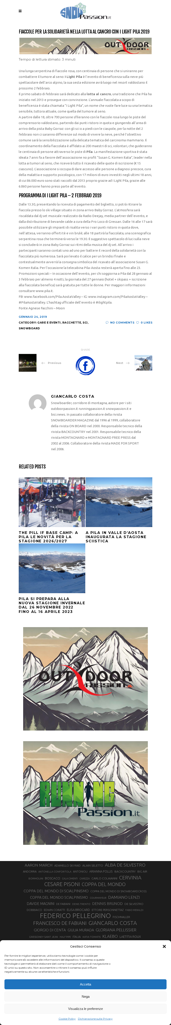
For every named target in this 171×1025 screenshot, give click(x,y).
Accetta (85, 984)
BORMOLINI (35, 878)
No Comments (122, 322)
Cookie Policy (67, 1018)
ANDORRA (30, 871)
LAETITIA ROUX (130, 936)
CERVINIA (130, 877)
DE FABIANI (63, 904)
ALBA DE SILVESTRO (125, 864)
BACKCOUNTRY (125, 871)
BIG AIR (142, 871)
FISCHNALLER (121, 916)
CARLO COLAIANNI (104, 878)
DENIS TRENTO (81, 904)
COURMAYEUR (98, 898)
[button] (164, 946)
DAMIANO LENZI (124, 897)
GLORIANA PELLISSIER (116, 930)
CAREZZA (84, 878)
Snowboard (29, 328)
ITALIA (77, 936)
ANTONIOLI (80, 871)
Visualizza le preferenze (85, 1009)
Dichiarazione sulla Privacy (95, 1018)
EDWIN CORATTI (54, 910)
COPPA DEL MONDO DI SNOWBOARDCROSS (118, 891)
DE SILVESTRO (133, 904)
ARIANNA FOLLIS (101, 871)
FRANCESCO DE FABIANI (60, 923)
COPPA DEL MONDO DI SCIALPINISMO (56, 891)
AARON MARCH (39, 865)
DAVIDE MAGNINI (40, 904)
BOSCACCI (52, 878)
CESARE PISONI (62, 884)
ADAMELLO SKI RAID (67, 865)
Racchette (71, 322)
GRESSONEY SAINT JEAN (43, 936)
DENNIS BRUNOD (107, 903)
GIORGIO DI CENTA (50, 930)
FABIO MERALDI (134, 910)
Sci (85, 322)
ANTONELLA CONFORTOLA (54, 871)
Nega (86, 996)
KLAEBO (110, 936)
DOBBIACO (34, 910)
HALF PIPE (65, 937)
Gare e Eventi (49, 322)
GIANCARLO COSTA (112, 923)
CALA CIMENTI (70, 878)
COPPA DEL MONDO (104, 884)
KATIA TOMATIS (92, 936)
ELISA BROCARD (78, 910)
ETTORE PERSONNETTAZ (108, 909)
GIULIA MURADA (81, 930)
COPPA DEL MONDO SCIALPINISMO (59, 897)
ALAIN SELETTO (92, 865)
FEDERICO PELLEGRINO (75, 916)
